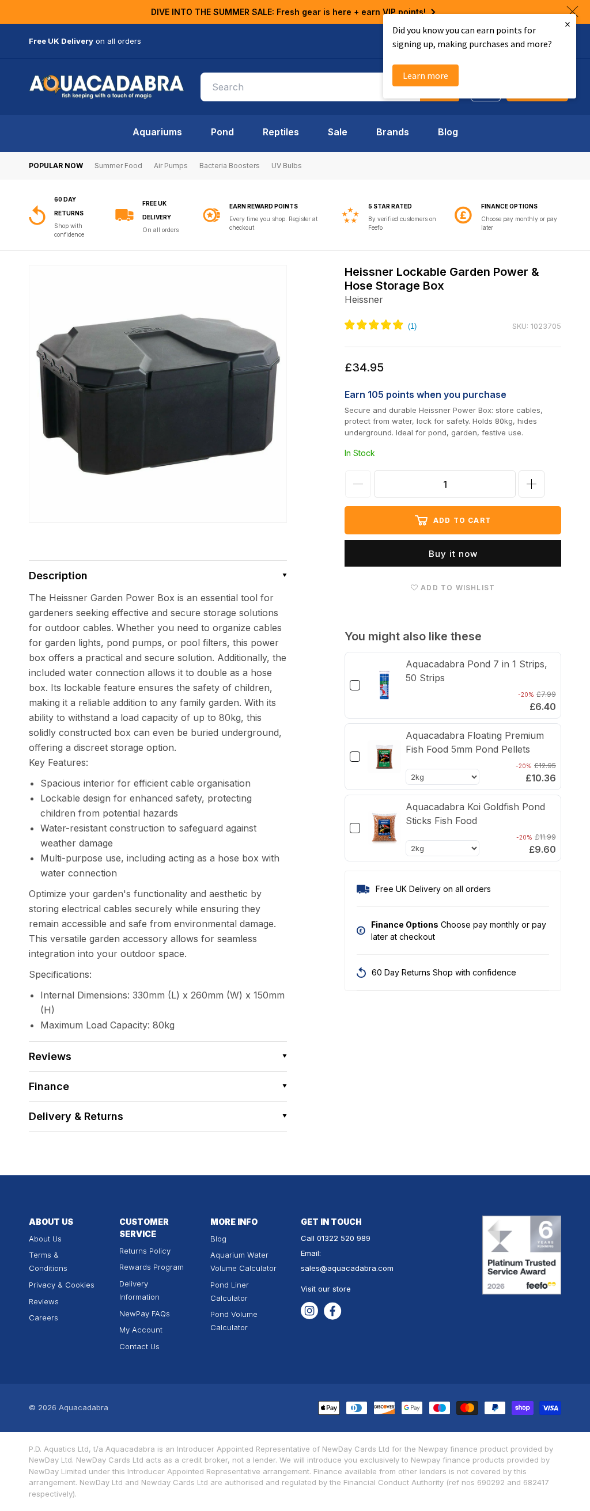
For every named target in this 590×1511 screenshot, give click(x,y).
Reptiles (281, 132)
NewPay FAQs (144, 1313)
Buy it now (453, 553)
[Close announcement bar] (572, 11)
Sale (337, 132)
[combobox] (330, 87)
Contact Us (139, 1346)
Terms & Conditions (48, 1261)
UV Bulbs (286, 165)
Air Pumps (171, 165)
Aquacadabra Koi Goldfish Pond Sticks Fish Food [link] (475, 813)
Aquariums (157, 132)
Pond (222, 132)
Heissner (364, 299)
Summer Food (118, 165)
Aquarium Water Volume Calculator (243, 1261)
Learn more (425, 75)
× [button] (567, 24)
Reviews (44, 1301)
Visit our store (326, 1288)
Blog (448, 132)
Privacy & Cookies (61, 1284)
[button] (158, 575)
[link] (384, 685)
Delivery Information (139, 1290)
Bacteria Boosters (229, 165)
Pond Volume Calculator (234, 1320)
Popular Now (56, 165)
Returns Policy (145, 1250)
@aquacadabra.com (357, 1268)
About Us (45, 1238)
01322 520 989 (343, 1238)
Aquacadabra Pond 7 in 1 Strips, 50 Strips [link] (476, 671)
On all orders (160, 229)
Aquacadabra (83, 1407)
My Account (140, 1329)
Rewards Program (151, 1266)
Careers (43, 1317)
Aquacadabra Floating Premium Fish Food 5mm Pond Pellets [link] (475, 742)
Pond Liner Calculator (229, 1291)
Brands (392, 132)
